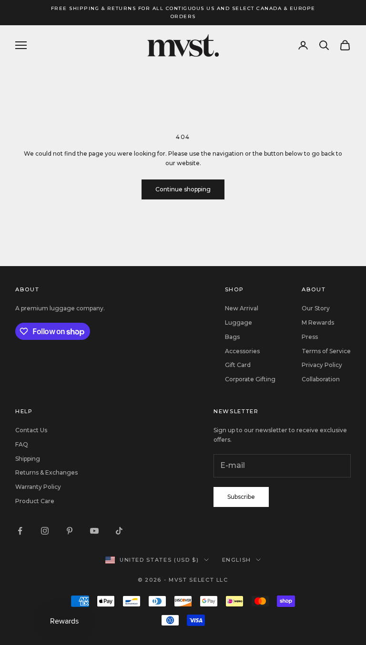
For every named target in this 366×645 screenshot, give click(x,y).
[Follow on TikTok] (119, 531)
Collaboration (321, 379)
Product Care (34, 501)
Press (310, 336)
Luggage (238, 322)
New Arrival (241, 308)
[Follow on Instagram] (45, 531)
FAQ (21, 444)
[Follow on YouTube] (94, 531)
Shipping (27, 458)
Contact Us (31, 430)
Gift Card (238, 364)
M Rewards (318, 322)
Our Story (316, 308)
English (237, 559)
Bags (232, 336)
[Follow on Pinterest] (69, 531)
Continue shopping (183, 189)
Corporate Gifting (250, 379)
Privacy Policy (322, 364)
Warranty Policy (38, 486)
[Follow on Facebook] (20, 531)
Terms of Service (326, 351)
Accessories (242, 351)
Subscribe (241, 496)
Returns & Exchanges (46, 472)
